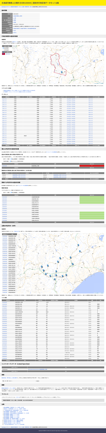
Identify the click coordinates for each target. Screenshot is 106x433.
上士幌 (14, 18)
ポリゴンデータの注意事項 (51, 152)
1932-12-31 (4, 100)
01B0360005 (4, 343)
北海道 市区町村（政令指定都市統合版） (28, 28)
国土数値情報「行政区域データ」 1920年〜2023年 (14, 407)
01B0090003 (4, 356)
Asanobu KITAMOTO (43, 430)
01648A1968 (4, 358)
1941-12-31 (4, 118)
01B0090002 (4, 354)
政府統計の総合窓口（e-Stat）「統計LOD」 (12, 423)
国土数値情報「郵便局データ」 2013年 (11, 414)
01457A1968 (4, 220)
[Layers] (14, 51)
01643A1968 (4, 333)
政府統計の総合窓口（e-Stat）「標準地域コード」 (14, 421)
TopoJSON (69, 98)
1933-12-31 (4, 102)
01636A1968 (4, 346)
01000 (14, 30)
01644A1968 (4, 329)
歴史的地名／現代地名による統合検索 (9, 377)
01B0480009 (4, 335)
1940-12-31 (4, 116)
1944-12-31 (4, 124)
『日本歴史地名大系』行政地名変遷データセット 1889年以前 (16, 410)
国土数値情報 (6, 48)
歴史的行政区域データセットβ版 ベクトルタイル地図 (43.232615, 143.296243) (19, 90)
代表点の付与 (16, 231)
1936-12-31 (4, 108)
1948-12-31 (4, 131)
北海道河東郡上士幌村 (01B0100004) (19, 175)
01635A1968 (4, 212)
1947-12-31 (4, 129)
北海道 (14, 22)
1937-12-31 (4, 110)
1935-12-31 (4, 106)
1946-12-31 (4, 128)
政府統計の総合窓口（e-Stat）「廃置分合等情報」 (14, 420)
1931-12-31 (4, 98)
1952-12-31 (4, 141)
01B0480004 (4, 331)
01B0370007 (4, 204)
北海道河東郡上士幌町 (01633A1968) (59, 175)
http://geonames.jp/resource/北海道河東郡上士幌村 (37, 369)
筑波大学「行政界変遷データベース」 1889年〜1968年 (15, 408)
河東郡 (14, 20)
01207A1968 (4, 325)
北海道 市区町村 (16, 28)
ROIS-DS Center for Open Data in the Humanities (57, 430)
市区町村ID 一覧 (28, 6)
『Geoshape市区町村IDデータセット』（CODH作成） (14, 424)
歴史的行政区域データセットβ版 (17, 6)
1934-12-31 (4, 104)
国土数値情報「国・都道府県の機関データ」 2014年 (14, 418)
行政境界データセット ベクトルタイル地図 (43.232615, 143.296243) (17, 91)
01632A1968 (4, 304)
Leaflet (95, 83)
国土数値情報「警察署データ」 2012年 (11, 416)
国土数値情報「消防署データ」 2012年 (11, 417)
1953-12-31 (4, 143)
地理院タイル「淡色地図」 (100, 83)
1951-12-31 (4, 139)
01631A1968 (4, 313)
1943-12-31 (4, 122)
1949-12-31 (4, 133)
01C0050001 (4, 308)
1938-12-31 (4, 112)
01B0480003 (4, 218)
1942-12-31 (4, 120)
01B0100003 (4, 200)
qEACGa (14, 32)
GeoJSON (73, 98)
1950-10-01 (4, 135)
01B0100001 (4, 315)
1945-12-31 (4, 126)
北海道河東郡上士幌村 (17, 16)
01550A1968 (4, 216)
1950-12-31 (4, 137)
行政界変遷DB (6, 50)
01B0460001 (4, 206)
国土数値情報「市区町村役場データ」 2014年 (13, 411)
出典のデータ (15, 41)
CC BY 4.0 (18, 397)
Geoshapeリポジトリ (6, 6)
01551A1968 (4, 197)
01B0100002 (4, 199)
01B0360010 (4, 202)
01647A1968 (4, 310)
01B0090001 (4, 339)
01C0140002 (4, 350)
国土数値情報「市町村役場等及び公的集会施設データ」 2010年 (16, 413)
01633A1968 (4, 165)
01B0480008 (4, 208)
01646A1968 (4, 214)
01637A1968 (4, 337)
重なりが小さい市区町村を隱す (17, 161)
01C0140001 (4, 210)
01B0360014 (4, 348)
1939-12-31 (4, 114)
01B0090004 (4, 327)
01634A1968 (4, 321)
